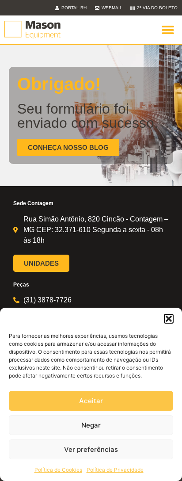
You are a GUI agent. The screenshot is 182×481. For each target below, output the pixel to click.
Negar (91, 425)
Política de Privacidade (115, 469)
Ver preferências (91, 449)
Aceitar (91, 401)
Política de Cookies (58, 469)
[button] (168, 318)
